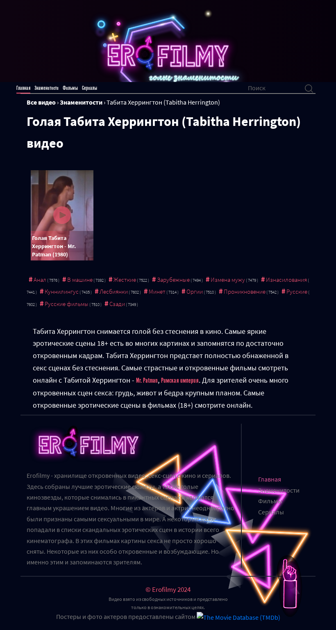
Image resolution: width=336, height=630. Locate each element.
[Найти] (309, 88)
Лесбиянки (114, 291)
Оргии (194, 291)
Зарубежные (173, 279)
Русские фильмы (67, 304)
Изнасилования (286, 279)
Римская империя (180, 381)
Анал (40, 279)
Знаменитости (46, 87)
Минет (157, 291)
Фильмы (70, 87)
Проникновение (245, 291)
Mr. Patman (147, 381)
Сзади (117, 304)
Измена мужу (228, 279)
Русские (296, 291)
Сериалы (89, 87)
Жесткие (125, 279)
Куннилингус (62, 291)
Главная (23, 87)
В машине (80, 279)
